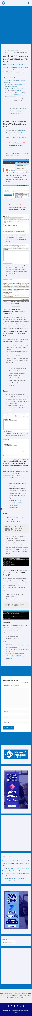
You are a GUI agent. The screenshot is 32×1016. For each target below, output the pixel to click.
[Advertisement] (16, 22)
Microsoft (15, 383)
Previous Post (16, 668)
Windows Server (20, 64)
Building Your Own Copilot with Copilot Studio (16, 861)
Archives (4, 939)
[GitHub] (8, 1006)
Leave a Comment (8, 64)
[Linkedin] (14, 1006)
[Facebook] (17, 1006)
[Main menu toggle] (28, 3)
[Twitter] (20, 1006)
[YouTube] (11, 1006)
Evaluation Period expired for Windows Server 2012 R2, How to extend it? (16, 656)
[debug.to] (24, 1006)
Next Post (16, 673)
